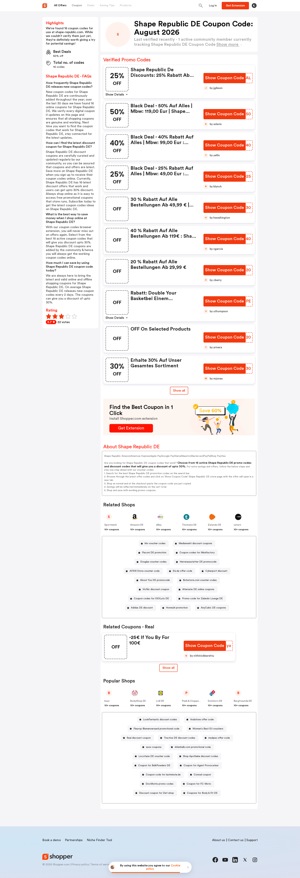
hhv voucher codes (155, 543)
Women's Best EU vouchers (208, 729)
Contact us (236, 840)
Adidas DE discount (142, 608)
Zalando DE (214, 525)
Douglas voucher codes (153, 562)
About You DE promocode (155, 580)
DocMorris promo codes (159, 784)
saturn (237, 525)
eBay (159, 525)
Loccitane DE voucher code (154, 756)
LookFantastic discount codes (160, 719)
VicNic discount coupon (156, 589)
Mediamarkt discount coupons (195, 543)
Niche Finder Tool (99, 840)
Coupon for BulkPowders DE (154, 765)
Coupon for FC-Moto (199, 784)
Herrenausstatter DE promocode (198, 562)
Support (252, 840)
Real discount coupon (139, 738)
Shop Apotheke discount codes (200, 756)
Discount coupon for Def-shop (156, 793)
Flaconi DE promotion (154, 552)
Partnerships (74, 840)
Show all (179, 390)
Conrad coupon (202, 774)
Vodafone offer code (202, 719)
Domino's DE (215, 701)
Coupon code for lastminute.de (163, 774)
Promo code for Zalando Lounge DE (202, 598)
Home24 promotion (177, 608)
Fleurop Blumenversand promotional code (156, 729)
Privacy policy (80, 864)
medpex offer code (219, 738)
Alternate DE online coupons (198, 589)
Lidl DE (160, 701)
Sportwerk (110, 525)
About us (218, 840)
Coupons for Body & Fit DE (202, 793)
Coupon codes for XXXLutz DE (151, 598)
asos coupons (153, 747)
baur (107, 701)
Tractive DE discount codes (179, 738)
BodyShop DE (138, 701)
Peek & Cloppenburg (194, 701)
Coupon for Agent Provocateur (201, 765)
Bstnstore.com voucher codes (200, 580)
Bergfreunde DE (243, 701)
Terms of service (101, 864)
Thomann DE (189, 525)
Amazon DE (136, 525)
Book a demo (51, 840)
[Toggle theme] (254, 5)
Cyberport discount (216, 571)
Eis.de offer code (182, 571)
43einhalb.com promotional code (193, 747)
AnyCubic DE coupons (213, 608)
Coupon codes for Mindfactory (197, 552)
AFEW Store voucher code (145, 571)
